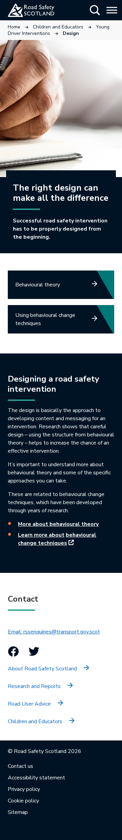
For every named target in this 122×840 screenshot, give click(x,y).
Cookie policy (23, 800)
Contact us (20, 766)
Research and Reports (34, 686)
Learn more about (41, 535)
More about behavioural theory (58, 524)
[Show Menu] (111, 10)
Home (14, 27)
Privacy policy (24, 789)
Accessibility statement (36, 777)
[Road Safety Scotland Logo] (39, 10)
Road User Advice (29, 704)
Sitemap (18, 812)
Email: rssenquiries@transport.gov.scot (54, 632)
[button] (95, 10)
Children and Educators (58, 27)
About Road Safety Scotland (42, 668)
